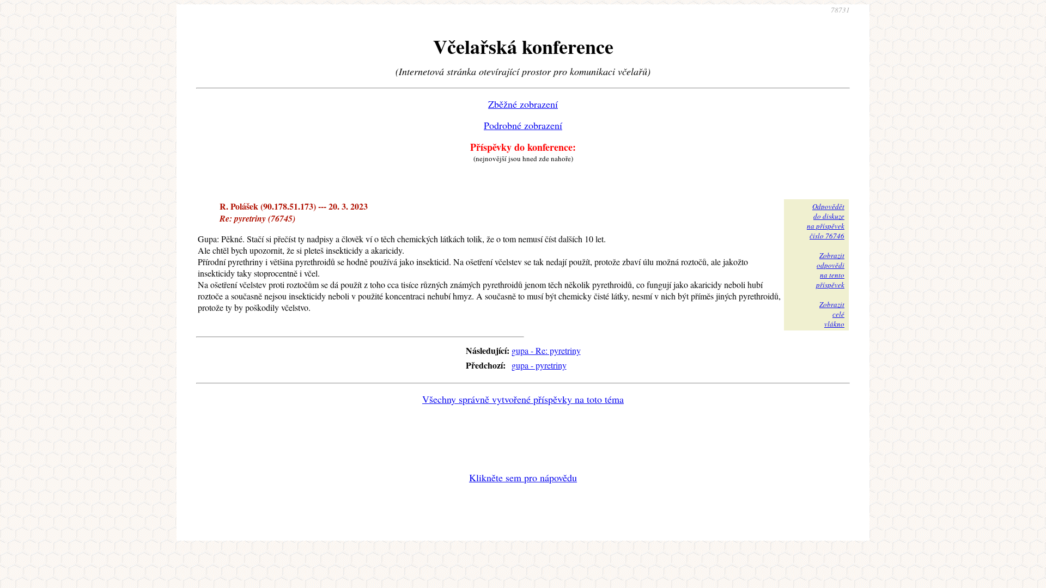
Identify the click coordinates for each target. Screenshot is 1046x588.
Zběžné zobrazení (523, 104)
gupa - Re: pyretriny (546, 350)
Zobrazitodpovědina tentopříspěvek (830, 270)
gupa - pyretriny (539, 365)
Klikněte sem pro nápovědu (523, 477)
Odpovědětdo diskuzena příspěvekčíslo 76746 (825, 221)
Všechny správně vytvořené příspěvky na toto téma (523, 399)
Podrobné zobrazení (523, 125)
